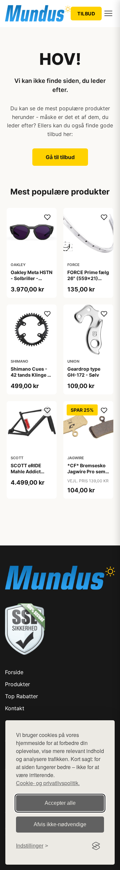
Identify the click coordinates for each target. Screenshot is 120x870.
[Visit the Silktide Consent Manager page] (96, 846)
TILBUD (86, 13)
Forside (14, 672)
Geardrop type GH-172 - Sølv (83, 372)
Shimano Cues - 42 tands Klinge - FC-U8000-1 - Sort (30, 378)
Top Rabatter (21, 696)
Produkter (17, 684)
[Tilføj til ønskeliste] (47, 217)
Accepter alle (60, 803)
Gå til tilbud (60, 157)
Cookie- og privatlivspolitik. (48, 783)
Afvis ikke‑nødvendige (60, 824)
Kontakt (14, 708)
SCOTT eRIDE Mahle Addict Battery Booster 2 (30, 471)
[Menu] (108, 13)
